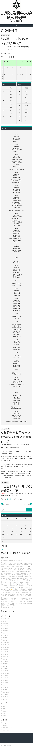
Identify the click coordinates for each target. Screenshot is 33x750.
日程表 (9, 499)
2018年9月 (5, 694)
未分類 (4, 715)
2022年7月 (5, 626)
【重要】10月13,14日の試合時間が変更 (16, 488)
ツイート (3, 549)
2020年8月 (5, 671)
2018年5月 (5, 699)
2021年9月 (5, 649)
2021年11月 (6, 645)
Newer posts (27, 504)
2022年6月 (5, 628)
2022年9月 (5, 621)
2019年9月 (5, 675)
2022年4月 (5, 633)
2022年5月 (5, 630)
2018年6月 (5, 697)
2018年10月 (6, 692)
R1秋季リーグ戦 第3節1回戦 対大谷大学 (15, 40)
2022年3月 (5, 635)
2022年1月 (5, 640)
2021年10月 (6, 647)
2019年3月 (5, 687)
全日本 (4, 711)
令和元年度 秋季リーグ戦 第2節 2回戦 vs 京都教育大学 (16, 436)
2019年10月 (6, 673)
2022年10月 (6, 619)
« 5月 (3, 541)
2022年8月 (5, 623)
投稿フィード (6, 725)
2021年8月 (5, 652)
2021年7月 (5, 654)
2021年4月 (5, 661)
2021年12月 (6, 642)
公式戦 (4, 713)
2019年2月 (5, 689)
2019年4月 (5, 685)
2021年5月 (5, 659)
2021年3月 (5, 663)
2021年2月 (5, 666)
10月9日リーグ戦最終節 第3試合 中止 (13, 560)
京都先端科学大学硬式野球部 (16, 15)
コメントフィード (7, 727)
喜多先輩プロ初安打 (8, 607)
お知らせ (5, 706)
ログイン (5, 723)
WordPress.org (6, 730)
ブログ (4, 708)
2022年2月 (5, 637)
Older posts (5, 504)
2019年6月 (5, 680)
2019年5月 (5, 682)
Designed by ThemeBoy (6, 745)
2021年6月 (5, 656)
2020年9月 (5, 668)
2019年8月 (5, 678)
